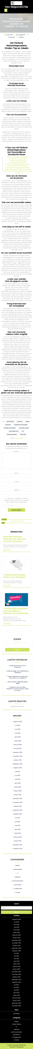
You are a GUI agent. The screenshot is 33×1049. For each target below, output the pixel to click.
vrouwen (17, 892)
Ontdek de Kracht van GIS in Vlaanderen (17, 666)
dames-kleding (18, 869)
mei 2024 (17, 825)
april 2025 (18, 783)
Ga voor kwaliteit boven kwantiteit (18, 162)
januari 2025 (17, 794)
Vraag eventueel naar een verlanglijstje (18, 165)
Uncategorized (19, 438)
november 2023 (17, 848)
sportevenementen (17, 881)
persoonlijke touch (14, 431)
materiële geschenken (10, 428)
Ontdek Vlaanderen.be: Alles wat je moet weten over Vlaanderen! (18, 677)
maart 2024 (17, 833)
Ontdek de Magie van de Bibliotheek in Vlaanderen (18, 671)
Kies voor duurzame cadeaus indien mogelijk (17, 167)
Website (16, 490)
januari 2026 (17, 748)
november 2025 (17, 756)
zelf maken (23, 434)
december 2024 (17, 798)
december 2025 (17, 752)
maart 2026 (17, 741)
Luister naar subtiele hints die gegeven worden (17, 164)
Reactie (16, 451)
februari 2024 (18, 837)
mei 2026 (17, 733)
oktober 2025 (18, 760)
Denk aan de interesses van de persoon (17, 157)
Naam (16, 473)
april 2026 (18, 737)
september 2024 (17, 810)
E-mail (16, 481)
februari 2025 (18, 791)
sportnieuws (17, 884)
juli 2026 (17, 725)
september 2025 (17, 764)
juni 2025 (17, 775)
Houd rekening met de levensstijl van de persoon (18, 169)
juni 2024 (17, 821)
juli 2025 (17, 771)
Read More (7, 549)
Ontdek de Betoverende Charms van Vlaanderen (14, 576)
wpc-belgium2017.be (16, 6)
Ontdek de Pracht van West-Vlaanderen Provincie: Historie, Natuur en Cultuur (17, 688)
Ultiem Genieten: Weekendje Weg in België (17, 682)
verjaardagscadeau (12, 434)
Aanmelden (16, 1013)
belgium (17, 865)
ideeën (27, 421)
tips (23, 431)
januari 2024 (17, 841)
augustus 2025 (17, 767)
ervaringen (19, 421)
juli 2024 (17, 818)
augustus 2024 (17, 814)
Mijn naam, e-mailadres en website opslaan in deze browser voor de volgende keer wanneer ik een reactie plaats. (16, 500)
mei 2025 (17, 779)
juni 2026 (17, 729)
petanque (17, 877)
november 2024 (17, 802)
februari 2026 (18, 744)
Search (16, 912)
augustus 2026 (17, 721)
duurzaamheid (10, 421)
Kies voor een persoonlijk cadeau (17, 158)
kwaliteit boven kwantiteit (20, 424)
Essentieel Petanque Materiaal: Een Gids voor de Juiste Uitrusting (14, 538)
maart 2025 (17, 787)
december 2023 (17, 844)
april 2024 (18, 829)
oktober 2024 (18, 806)
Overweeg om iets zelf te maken (17, 160)
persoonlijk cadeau (24, 428)
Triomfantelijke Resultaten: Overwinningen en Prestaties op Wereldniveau (16, 610)
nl (17, 873)
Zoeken (17, 639)
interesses (8, 424)
